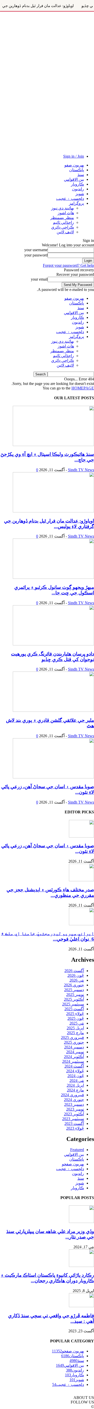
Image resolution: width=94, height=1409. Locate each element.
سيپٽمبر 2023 (73, 1119)
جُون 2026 (75, 975)
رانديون (78, 189)
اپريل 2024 (75, 1085)
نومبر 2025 (75, 994)
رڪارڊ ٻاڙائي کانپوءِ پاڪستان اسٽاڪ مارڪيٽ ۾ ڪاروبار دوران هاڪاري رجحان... (47, 1277)
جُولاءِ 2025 (75, 1013)
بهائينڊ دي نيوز (62, 208)
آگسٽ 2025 (74, 1009)
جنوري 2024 (74, 1099)
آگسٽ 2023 (74, 1123)
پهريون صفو (74, 165)
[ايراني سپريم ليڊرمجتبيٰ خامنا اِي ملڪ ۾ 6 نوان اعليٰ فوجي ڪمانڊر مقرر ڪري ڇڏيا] (81, 924)
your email (39, 279)
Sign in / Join (73, 156)
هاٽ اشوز (66, 213)
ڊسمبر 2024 (74, 1047)
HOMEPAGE (82, 388)
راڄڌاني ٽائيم (63, 222)
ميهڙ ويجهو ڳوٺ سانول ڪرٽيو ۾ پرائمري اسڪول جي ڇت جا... (54, 590)
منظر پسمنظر (62, 217)
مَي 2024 (76, 1080)
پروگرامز (76, 203)
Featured (77, 1150)
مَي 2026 (76, 980)
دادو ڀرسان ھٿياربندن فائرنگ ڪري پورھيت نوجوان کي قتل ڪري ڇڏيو (52, 656)
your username (36, 250)
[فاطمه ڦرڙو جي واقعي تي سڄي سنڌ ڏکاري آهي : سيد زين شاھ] (81, 1306)
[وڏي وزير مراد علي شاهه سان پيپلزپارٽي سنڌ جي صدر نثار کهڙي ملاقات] (81, 1221)
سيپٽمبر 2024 (73, 1061)
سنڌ (80, 174)
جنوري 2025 (74, 1042)
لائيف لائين (65, 232)
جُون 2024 (75, 1076)
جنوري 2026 (74, 985)
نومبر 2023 (75, 1109)
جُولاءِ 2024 (75, 1071)
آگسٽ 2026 (74, 970)
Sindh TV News (81, 470)
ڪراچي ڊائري (62, 227)
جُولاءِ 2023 (75, 1128)
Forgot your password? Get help (68, 265)
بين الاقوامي (74, 179)
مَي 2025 (76, 1023)
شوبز (79, 194)
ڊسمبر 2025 (74, 990)
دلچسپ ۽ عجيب (70, 198)
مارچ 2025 (75, 1033)
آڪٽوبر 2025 (74, 999)
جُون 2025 (75, 1018)
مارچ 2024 (75, 1090)
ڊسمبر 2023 (74, 1104)
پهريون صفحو (73, 1164)
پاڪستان (76, 170)
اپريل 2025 (75, 1028)
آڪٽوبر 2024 (74, 1056)
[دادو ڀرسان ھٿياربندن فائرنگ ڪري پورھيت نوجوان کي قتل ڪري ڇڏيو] (53, 644)
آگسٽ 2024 (74, 1066)
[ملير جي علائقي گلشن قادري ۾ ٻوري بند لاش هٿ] (53, 710)
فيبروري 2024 (72, 1095)
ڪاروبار (77, 184)
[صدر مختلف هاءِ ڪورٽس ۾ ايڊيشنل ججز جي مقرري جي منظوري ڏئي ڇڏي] (81, 880)
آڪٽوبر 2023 (74, 1114)
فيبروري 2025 (72, 1037)
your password (36, 255)
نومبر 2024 (75, 1052)
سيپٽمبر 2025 (73, 1004)
